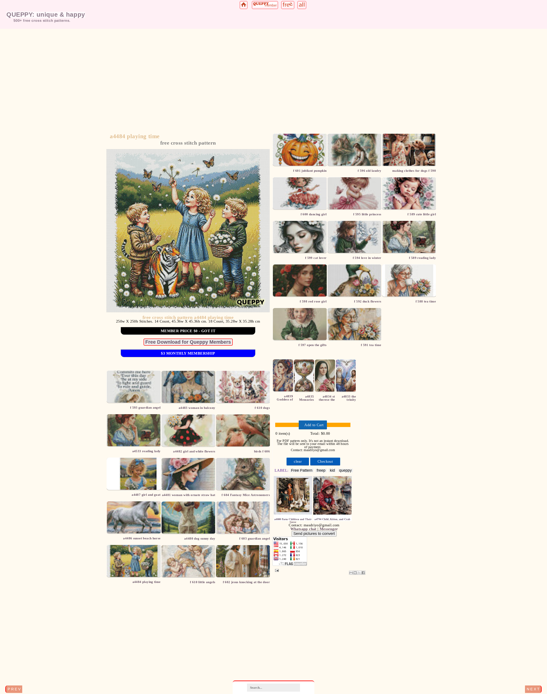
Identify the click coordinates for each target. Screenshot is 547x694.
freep (321, 470)
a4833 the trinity (349, 398)
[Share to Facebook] (363, 573)
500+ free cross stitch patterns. (42, 20)
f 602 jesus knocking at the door (246, 582)
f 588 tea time (426, 301)
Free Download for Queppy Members (188, 342)
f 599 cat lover (316, 258)
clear (298, 461)
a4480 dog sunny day (199, 538)
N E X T (533, 689)
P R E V (14, 689)
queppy (345, 470)
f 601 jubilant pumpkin (310, 170)
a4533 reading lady (146, 451)
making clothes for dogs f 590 (414, 170)
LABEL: (282, 470)
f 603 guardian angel (254, 538)
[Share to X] (359, 573)
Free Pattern (301, 470)
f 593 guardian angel (145, 407)
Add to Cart (313, 425)
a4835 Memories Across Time (304, 400)
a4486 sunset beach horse (141, 538)
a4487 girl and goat (146, 494)
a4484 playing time (146, 582)
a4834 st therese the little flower (326, 400)
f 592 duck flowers (367, 301)
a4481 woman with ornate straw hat (188, 495)
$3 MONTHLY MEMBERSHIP (188, 353)
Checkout (325, 461)
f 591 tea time (371, 345)
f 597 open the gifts (312, 345)
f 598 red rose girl (313, 301)
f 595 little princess (367, 214)
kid (332, 470)
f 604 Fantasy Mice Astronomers (246, 495)
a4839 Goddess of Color (285, 399)
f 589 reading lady (422, 258)
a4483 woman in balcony (197, 407)
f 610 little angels (202, 582)
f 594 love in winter (367, 258)
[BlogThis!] (355, 573)
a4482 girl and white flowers (194, 451)
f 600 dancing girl (314, 214)
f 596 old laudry (369, 170)
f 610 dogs (262, 407)
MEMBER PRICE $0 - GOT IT (188, 331)
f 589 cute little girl (421, 214)
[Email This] (351, 573)
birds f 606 (262, 451)
